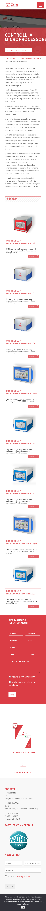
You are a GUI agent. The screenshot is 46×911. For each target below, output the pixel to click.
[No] (43, 902)
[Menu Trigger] (40, 5)
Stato (12, 647)
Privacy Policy (27, 676)
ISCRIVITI (9, 886)
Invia (12, 695)
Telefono (32, 654)
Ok (23, 907)
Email (13, 654)
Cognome (32, 633)
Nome (13, 633)
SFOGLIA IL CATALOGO (23, 752)
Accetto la (23, 676)
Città (29, 640)
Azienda (14, 640)
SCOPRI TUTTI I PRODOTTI (18, 50)
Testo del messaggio (20, 661)
